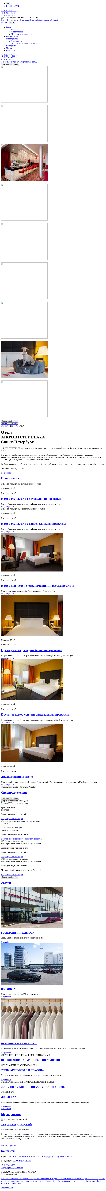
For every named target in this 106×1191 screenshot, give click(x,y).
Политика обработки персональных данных (41, 1179)
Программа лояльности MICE (24, 43)
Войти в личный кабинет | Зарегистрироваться (21, 839)
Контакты (10, 50)
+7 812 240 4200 (8, 11)
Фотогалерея (17, 32)
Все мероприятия (8, 1145)
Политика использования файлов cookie (79, 1179)
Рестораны (11, 46)
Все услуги (6, 1109)
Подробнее (6, 473)
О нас (8, 27)
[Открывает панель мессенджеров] (17, 11)
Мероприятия (12, 39)
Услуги (9, 48)
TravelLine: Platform (9, 424)
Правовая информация (11, 1179)
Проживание (12, 36)
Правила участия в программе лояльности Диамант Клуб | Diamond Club (53, 1180)
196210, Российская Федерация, (39, 1156)
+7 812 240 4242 (8, 15)
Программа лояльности (21, 34)
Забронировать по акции (12, 819)
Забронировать (7, 506)
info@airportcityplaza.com (12, 1167)
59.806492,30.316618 (22, 1161)
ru (8, 3)
